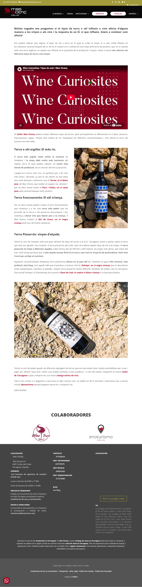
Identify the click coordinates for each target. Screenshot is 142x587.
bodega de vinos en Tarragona (88, 541)
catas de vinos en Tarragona (76, 543)
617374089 (60, 478)
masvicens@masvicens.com (23, 513)
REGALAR (118, 14)
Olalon (74, 577)
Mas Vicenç (64, 541)
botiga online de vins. (68, 375)
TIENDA (70, 14)
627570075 (59, 464)
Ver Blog (56, 490)
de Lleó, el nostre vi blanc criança (82, 272)
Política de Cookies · (87, 571)
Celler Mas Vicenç (26, 134)
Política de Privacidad (103, 571)
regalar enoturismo (78, 546)
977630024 (60, 456)
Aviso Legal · (74, 571)
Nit (40, 219)
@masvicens (27, 384)
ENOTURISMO (81, 14)
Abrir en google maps (113, 498)
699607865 (60, 471)
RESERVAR (100, 14)
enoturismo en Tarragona (46, 541)
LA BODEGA (57, 14)
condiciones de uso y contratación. (26, 499)
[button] (6, 580)
